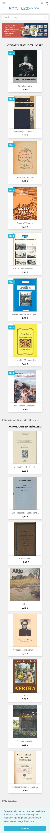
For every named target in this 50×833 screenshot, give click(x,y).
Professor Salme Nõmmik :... (25, 650)
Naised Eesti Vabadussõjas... (25, 314)
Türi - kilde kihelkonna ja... (25, 268)
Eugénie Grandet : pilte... (25, 177)
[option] (25, 30)
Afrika (25, 695)
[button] (5, 30)
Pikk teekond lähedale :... (25, 405)
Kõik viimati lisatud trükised (21, 420)
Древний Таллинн (25, 223)
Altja (25, 604)
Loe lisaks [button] (29, 821)
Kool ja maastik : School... (25, 467)
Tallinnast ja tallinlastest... (25, 131)
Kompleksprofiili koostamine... (25, 513)
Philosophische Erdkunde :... (25, 787)
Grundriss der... (25, 558)
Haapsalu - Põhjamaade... (25, 360)
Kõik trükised (11, 801)
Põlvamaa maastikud (25, 741)
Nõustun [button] (25, 828)
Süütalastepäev (25, 86)
